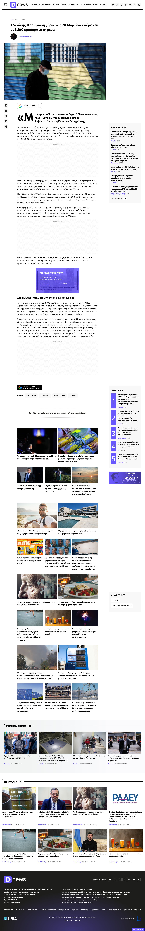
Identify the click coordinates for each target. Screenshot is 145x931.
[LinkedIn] (6, 116)
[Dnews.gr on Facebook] (113, 4)
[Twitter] (6, 111)
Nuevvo (77, 920)
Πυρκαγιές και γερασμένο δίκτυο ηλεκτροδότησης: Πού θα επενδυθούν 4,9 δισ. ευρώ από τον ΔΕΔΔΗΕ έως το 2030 (35, 676)
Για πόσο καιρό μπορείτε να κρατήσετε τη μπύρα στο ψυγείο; (57, 632)
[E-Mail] (6, 121)
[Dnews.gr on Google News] (130, 4)
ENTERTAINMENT (99, 5)
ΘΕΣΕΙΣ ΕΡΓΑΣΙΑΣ (83, 5)
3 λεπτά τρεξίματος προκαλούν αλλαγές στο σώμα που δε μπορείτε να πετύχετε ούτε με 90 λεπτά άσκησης (29, 634)
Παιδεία (7, 764)
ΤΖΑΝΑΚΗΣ (45, 395)
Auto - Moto (122, 438)
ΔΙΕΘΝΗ (63, 5)
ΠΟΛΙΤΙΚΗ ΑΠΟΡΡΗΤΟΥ (80, 910)
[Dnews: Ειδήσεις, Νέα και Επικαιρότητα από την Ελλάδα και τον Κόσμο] (19, 5)
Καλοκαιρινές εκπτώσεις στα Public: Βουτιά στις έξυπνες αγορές (29, 560)
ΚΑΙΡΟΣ (115, 600)
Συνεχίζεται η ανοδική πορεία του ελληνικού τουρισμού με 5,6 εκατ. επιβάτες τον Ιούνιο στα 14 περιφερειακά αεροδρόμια (83, 563)
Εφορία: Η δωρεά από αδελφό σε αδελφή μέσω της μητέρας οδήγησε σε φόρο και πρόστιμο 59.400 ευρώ (76, 459)
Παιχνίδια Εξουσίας (118, 194)
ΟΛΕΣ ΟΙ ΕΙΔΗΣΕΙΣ (99, 880)
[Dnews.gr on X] (117, 4)
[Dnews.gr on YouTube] (134, 4)
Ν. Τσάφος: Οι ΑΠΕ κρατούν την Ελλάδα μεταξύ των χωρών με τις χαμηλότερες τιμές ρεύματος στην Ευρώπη (53, 814)
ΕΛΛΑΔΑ (55, 5)
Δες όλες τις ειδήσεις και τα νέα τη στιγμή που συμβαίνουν (58, 413)
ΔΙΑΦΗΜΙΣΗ (20, 910)
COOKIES (95, 910)
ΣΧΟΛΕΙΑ (73, 395)
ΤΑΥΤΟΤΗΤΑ (8, 910)
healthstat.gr (77, 824)
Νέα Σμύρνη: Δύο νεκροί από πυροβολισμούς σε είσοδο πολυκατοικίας (122, 178)
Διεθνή (113, 171)
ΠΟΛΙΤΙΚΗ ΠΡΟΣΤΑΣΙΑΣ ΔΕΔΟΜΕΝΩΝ (55, 910)
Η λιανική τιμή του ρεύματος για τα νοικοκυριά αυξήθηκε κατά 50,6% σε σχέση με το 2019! (124, 189)
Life (119, 450)
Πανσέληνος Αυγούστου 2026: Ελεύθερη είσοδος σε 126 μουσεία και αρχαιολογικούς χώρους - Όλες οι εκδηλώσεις (128, 399)
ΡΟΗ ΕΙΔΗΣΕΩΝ (118, 127)
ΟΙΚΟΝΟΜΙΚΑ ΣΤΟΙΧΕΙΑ (132, 910)
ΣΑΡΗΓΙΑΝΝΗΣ (59, 395)
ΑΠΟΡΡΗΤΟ (139, 929)
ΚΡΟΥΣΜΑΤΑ (31, 395)
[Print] (6, 127)
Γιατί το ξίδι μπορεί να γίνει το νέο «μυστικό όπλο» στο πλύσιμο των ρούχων (128, 444)
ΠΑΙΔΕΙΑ (71, 5)
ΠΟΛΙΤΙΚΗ (35, 5)
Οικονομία (114, 163)
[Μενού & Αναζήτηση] (5, 4)
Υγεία (12, 20)
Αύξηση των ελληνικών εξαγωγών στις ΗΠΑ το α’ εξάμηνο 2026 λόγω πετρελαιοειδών (17, 814)
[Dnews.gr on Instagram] (121, 4)
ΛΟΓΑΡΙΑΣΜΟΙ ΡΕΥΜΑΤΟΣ (121, 605)
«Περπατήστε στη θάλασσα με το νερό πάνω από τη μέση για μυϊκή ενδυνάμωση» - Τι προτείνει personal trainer (128, 415)
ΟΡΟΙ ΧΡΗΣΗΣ (33, 910)
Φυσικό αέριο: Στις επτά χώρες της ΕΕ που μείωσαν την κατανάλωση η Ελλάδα (56, 705)
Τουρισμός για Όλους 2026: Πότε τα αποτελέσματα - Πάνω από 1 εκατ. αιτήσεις (128, 456)
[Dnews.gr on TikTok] (126, 4)
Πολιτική (111, 764)
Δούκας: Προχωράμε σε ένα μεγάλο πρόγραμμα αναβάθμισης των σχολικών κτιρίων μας (124, 758)
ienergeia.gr (6, 824)
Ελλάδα (113, 141)
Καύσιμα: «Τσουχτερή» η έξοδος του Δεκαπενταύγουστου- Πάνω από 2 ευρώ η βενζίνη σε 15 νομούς (76, 676)
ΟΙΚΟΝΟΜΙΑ (46, 5)
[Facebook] (6, 105)
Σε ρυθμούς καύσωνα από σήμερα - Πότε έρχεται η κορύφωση (56, 488)
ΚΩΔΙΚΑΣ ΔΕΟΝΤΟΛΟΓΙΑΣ (111, 910)
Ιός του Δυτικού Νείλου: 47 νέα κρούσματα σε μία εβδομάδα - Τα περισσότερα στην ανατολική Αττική (53, 758)
